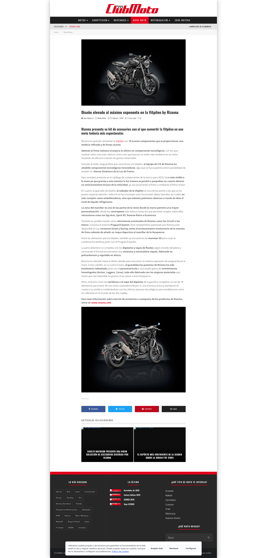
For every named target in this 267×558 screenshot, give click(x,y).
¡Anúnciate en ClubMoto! (200, 26)
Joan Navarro (88, 118)
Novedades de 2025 (131, 490)
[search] (208, 537)
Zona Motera (182, 20)
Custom (169, 504)
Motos (82, 20)
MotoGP (59, 521)
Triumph (60, 527)
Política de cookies (204, 553)
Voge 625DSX (129, 504)
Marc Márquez (82, 515)
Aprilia (59, 492)
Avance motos (172, 518)
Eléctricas (170, 513)
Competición (99, 20)
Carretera (170, 500)
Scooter (169, 490)
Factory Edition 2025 (132, 494)
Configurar (191, 548)
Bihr (69, 492)
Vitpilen (120, 141)
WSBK (71, 527)
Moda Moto (140, 20)
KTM (58, 515)
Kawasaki (86, 509)
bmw (78, 492)
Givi (80, 497)
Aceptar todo (157, 548)
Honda (79, 503)
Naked (168, 495)
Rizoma (85, 399)
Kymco (68, 515)
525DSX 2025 (75, 26)
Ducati (59, 497)
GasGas (70, 497)
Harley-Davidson (63, 503)
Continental (90, 492)
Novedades (120, 20)
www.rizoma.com (101, 302)
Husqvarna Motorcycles (66, 509)
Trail (167, 509)
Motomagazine (159, 20)
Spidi (87, 521)
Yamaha (82, 527)
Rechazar (174, 548)
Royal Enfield (74, 521)
